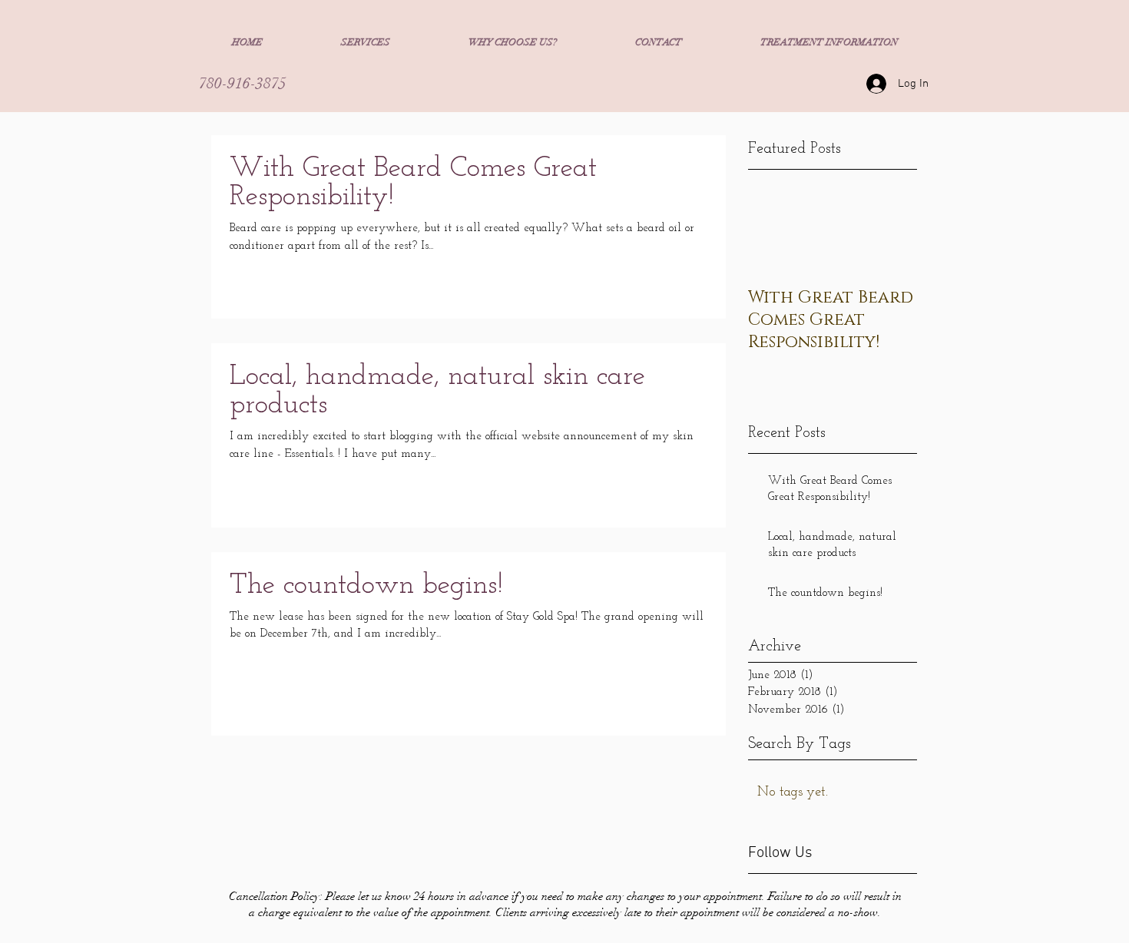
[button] (365, 42)
